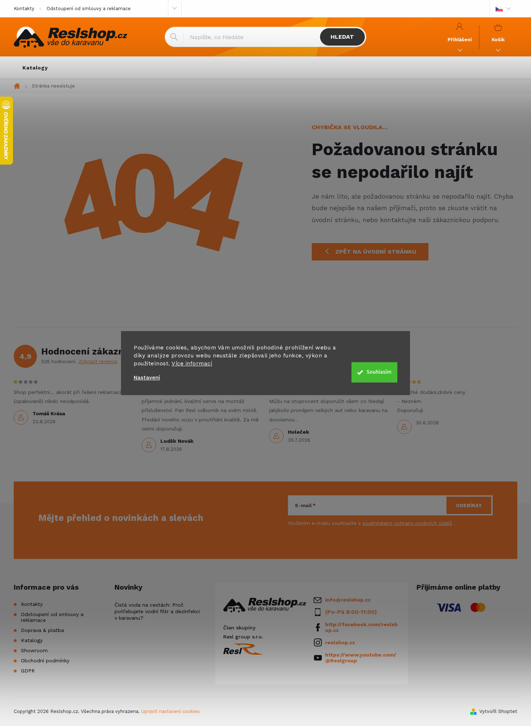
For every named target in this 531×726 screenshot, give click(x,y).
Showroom (34, 650)
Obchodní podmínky (45, 660)
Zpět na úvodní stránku (375, 251)
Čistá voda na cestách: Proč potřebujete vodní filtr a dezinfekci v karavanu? (157, 611)
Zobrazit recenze (97, 361)
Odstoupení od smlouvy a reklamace (89, 8)
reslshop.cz (340, 642)
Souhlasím (379, 372)
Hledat (342, 36)
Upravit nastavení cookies (170, 711)
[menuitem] (35, 67)
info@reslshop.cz (348, 600)
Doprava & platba (42, 630)
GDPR (28, 671)
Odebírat (469, 505)
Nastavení (147, 378)
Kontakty (24, 8)
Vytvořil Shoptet (498, 711)
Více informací (192, 363)
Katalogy (32, 640)
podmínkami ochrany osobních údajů (407, 523)
